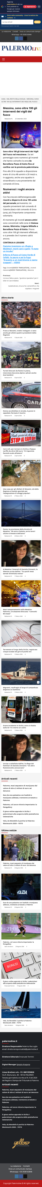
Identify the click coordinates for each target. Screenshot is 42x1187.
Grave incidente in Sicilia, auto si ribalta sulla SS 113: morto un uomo (19, 726)
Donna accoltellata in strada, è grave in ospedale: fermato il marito (19, 412)
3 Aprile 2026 (18, 415)
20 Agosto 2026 (18, 868)
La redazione (6, 31)
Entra (37, 22)
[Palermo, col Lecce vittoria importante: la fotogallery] (21, 926)
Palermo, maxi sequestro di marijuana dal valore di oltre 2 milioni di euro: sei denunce (20, 788)
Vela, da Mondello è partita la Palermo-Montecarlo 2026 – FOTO (19, 822)
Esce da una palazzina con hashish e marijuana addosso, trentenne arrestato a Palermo (20, 797)
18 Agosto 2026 (20, 1025)
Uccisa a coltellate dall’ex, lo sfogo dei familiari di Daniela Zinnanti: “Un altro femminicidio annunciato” (19, 765)
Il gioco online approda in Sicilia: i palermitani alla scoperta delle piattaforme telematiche (21, 814)
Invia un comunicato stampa (30, 31)
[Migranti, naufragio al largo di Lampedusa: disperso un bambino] (21, 672)
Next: (23, 286)
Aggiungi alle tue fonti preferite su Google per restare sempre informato (14, 6)
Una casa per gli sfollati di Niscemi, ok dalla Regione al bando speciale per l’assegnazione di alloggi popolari (21, 491)
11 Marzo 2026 (18, 770)
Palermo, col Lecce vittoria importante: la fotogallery (20, 805)
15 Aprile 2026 (18, 337)
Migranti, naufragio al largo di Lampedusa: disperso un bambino (20, 688)
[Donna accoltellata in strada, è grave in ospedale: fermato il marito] (21, 395)
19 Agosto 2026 (21, 986)
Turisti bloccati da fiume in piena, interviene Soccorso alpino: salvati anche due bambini (19, 373)
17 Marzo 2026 (18, 576)
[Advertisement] (21, 79)
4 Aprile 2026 (18, 377)
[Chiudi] (5, 6)
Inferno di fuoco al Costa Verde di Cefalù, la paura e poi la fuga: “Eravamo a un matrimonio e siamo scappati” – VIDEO (20, 258)
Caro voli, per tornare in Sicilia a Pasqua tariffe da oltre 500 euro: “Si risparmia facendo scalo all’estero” (19, 451)
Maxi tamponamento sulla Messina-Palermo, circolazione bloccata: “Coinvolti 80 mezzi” (20, 611)
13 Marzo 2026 (18, 730)
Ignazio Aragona (23, 1064)
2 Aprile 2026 (18, 455)
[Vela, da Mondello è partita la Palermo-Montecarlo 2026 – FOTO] (21, 1005)
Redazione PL (9, 119)
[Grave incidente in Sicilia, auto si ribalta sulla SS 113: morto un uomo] (21, 709)
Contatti (15, 31)
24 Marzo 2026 (18, 536)
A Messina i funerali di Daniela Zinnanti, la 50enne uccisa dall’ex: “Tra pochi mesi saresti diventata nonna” (20, 571)
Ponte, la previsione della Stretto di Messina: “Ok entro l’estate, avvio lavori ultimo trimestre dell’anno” (19, 531)
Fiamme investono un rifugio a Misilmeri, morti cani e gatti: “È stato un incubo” (20, 249)
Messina (31, 270)
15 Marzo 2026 (18, 654)
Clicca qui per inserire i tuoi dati (10, 26)
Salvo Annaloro (9, 946)
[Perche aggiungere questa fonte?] (39, 6)
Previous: (20, 278)
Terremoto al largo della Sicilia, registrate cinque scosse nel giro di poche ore (20, 650)
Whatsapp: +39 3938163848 (21, 34)
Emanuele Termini (10, 986)
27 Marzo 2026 (18, 496)
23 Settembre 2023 (21, 119)
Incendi (10, 268)
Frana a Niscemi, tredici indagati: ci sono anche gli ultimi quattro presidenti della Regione (19, 333)
